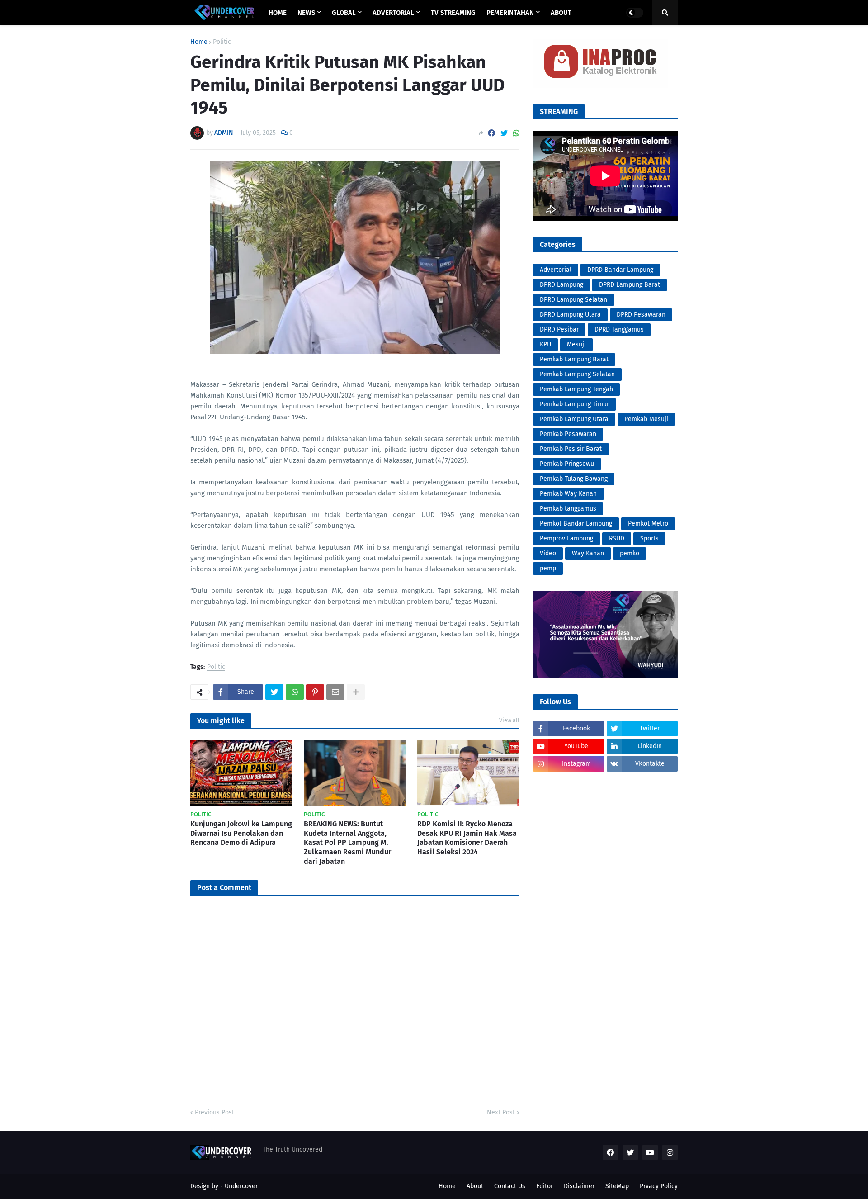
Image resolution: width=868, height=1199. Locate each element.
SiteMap (617, 1186)
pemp (548, 568)
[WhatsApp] (516, 133)
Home (199, 42)
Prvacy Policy (659, 1186)
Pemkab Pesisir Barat (571, 449)
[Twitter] (504, 133)
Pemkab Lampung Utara (574, 419)
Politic (222, 42)
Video (548, 553)
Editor (544, 1186)
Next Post (501, 1112)
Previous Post (214, 1112)
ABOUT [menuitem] (561, 13)
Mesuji (576, 344)
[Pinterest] (315, 692)
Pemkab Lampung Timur (574, 404)
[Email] (335, 692)
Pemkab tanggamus (568, 508)
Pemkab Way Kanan (568, 494)
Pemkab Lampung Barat (574, 359)
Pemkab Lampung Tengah (576, 389)
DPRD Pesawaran (641, 314)
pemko (629, 553)
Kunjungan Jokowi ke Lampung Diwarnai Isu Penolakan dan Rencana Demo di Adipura (241, 833)
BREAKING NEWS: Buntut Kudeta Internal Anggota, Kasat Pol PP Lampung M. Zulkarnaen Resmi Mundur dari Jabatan (347, 843)
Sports (649, 538)
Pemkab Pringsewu (567, 464)
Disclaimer (579, 1186)
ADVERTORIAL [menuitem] (393, 13)
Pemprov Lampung (566, 538)
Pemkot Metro (648, 523)
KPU (545, 344)
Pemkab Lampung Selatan (577, 374)
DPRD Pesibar (559, 329)
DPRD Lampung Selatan (573, 299)
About (475, 1186)
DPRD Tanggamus (619, 329)
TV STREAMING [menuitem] (453, 13)
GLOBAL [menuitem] (344, 13)
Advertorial (555, 270)
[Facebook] (491, 133)
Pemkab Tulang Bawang (574, 479)
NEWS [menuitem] (306, 13)
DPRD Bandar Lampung (620, 270)
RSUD (616, 538)
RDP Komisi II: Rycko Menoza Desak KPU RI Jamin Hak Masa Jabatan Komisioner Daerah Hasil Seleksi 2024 (467, 838)
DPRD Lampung (561, 285)
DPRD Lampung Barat (629, 285)
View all (509, 720)
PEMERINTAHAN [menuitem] (510, 13)
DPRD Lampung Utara (570, 314)
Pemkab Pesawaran (568, 434)
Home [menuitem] (278, 13)
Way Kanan (588, 553)
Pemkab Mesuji (646, 419)
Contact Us (509, 1186)
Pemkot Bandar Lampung (576, 523)
